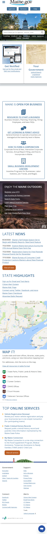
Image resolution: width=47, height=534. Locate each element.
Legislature (36, 74)
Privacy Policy (28, 478)
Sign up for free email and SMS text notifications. (12, 70)
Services (23, 9)
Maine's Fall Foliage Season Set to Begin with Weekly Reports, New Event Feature (21, 241)
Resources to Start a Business (23, 117)
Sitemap (26, 488)
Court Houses (13, 391)
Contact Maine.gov (29, 483)
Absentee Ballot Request (12, 296)
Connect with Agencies (9, 507)
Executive (5, 471)
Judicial (4, 476)
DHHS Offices (13, 386)
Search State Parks (12, 199)
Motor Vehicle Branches (18, 376)
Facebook (5, 497)
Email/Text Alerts (29, 500)
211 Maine (27, 502)
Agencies (11, 9)
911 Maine (27, 507)
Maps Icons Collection (12, 399)
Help (35, 9)
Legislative (5, 473)
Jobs (20, 36)
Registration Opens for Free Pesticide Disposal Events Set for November (22, 253)
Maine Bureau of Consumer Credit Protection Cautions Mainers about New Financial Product (22, 260)
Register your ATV (12, 192)
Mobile (4, 505)
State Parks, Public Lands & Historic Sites (24, 371)
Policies (26, 476)
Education (26, 38)
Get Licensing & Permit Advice (23, 132)
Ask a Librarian (28, 473)
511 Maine (27, 505)
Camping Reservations (14, 209)
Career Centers (14, 381)
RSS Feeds (5, 502)
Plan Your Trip (11, 206)
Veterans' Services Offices (18, 396)
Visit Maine (26, 36)
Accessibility (27, 481)
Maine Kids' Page (9, 287)
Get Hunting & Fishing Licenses (17, 195)
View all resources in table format (16, 366)
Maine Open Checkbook (12, 293)
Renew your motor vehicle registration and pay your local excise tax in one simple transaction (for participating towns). (24, 418)
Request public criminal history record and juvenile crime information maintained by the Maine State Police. (23, 429)
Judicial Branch (36, 72)
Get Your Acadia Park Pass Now (17, 213)
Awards (4, 481)
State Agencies (36, 77)
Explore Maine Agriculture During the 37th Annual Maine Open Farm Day (22, 247)
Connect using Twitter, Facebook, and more (20, 290)
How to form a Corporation (23, 147)
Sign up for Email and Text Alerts (15, 281)
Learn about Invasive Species (16, 202)
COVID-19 (14, 36)
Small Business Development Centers (23, 167)
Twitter (4, 500)
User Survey (27, 486)
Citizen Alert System (10, 284)
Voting (34, 36)
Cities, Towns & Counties (10, 478)
